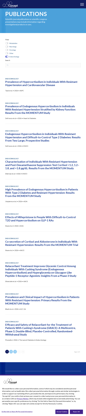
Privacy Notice (22, 399)
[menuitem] (61, 5)
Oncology (12, 50)
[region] (43, 395)
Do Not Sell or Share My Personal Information (17, 411)
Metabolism (13, 43)
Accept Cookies (62, 412)
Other (11, 53)
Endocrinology (14, 57)
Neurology (13, 47)
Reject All (76, 412)
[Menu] (61, 5)
